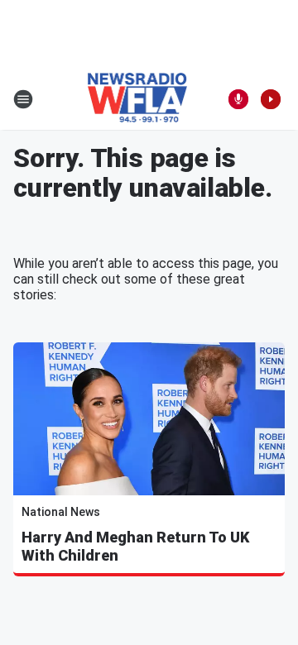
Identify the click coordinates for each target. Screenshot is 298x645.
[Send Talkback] (238, 99)
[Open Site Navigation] (23, 99)
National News (61, 511)
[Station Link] (138, 99)
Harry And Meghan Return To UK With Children (135, 546)
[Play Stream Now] (271, 99)
